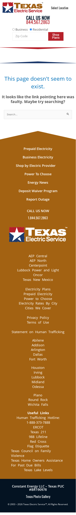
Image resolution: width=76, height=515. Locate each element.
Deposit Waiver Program (38, 191)
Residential (40, 30)
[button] (37, 54)
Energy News (38, 182)
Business (21, 30)
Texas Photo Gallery (38, 496)
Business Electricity (38, 157)
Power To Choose (38, 174)
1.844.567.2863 (38, 217)
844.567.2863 (38, 22)
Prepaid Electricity (38, 148)
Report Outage (38, 199)
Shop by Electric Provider (36, 165)
